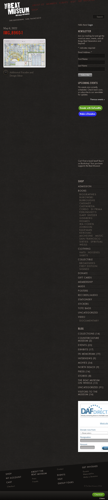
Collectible (85, 259)
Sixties (83, 241)
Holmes (84, 221)
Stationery (85, 299)
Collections (86, 333)
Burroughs (87, 200)
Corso (84, 209)
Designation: (85, 437)
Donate (83, 273)
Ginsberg (85, 218)
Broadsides (87, 263)
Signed (84, 269)
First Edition (88, 266)
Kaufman (85, 229)
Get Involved (90, 467)
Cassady (85, 203)
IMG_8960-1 (13, 32)
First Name (82, 59)
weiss (83, 244)
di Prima (96, 209)
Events (82, 345)
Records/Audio (88, 295)
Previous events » (97, 99)
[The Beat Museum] (17, 10)
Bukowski (86, 197)
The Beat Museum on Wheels (89, 381)
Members (51, 4)
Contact (60, 469)
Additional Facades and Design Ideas (19, 74)
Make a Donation (87, 113)
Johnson (85, 227)
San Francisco (89, 238)
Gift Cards (85, 277)
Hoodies (94, 252)
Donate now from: (88, 430)
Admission (85, 186)
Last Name (82, 65)
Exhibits (83, 349)
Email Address (85, 52)
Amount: (84, 444)
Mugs (81, 286)
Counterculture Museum (88, 339)
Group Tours (66, 483)
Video (81, 317)
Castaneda (87, 206)
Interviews (85, 358)
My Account (14, 478)
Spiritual (97, 241)
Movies (82, 362)
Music (99, 235)
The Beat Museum (92, 486)
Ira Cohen (86, 224)
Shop (34, 9)
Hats (82, 252)
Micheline (86, 235)
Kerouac (85, 232)
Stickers (83, 304)
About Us (38, 5)
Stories (82, 376)
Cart (9, 482)
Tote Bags (84, 308)
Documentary (89, 320)
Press (81, 371)
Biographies (87, 194)
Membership (85, 282)
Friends (35, 481)
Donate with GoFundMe (90, 107)
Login (90, 25)
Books (82, 190)
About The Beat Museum (39, 473)
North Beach (86, 367)
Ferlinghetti (88, 212)
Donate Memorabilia (88, 472)
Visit (60, 479)
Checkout (11, 486)
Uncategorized (88, 312)
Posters (83, 290)
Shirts (83, 255)
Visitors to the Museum (88, 393)
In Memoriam (86, 354)
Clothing (84, 248)
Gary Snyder (88, 215)
